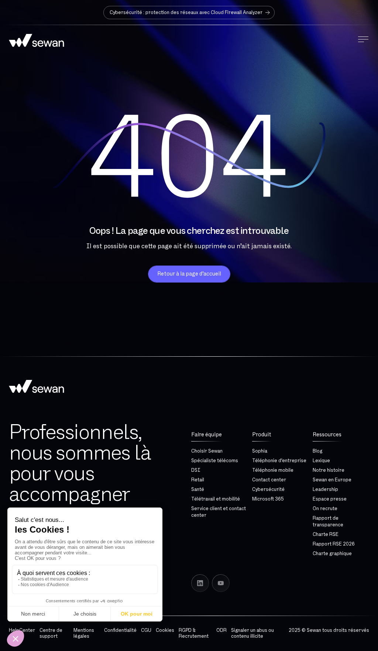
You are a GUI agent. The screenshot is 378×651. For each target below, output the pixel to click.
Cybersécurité (268, 489)
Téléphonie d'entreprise (279, 460)
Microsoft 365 (268, 499)
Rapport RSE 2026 (334, 544)
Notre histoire (328, 470)
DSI (195, 470)
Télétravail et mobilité (215, 499)
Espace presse (330, 499)
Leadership (325, 489)
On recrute (325, 508)
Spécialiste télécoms (214, 460)
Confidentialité (120, 630)
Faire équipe (206, 434)
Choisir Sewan (207, 451)
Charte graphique (332, 553)
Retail (197, 479)
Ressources (327, 434)
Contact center (269, 479)
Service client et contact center (218, 512)
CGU (146, 630)
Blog (317, 451)
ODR (221, 630)
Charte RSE (326, 534)
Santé (197, 489)
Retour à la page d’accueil (189, 274)
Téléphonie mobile (272, 470)
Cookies (165, 630)
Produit (261, 434)
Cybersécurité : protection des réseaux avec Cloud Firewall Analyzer (186, 12)
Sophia (259, 451)
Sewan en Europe (332, 479)
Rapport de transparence (328, 521)
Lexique (321, 460)
